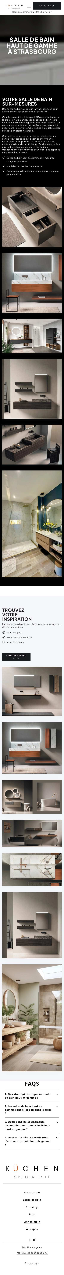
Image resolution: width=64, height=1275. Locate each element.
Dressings (32, 1207)
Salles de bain (32, 1199)
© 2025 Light (32, 1263)
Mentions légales (32, 1247)
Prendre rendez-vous (16, 657)
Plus (32, 1214)
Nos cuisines (32, 1192)
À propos (32, 1229)
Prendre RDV (47, 6)
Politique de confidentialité (32, 1252)
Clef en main (32, 1221)
